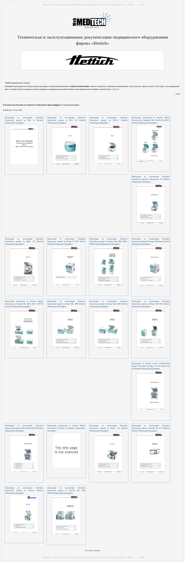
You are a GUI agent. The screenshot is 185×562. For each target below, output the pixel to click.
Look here (115, 89)
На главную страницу (92, 550)
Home (177, 94)
